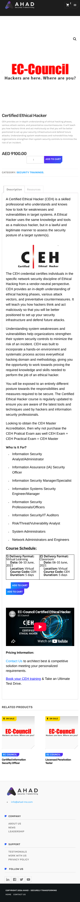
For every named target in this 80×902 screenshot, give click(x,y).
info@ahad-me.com (22, 802)
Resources (34, 189)
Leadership (16, 831)
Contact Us (14, 661)
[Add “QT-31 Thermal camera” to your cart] (18, 732)
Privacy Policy (18, 859)
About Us (14, 823)
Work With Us (17, 855)
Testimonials (17, 852)
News (11, 827)
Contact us (19, 894)
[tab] (14, 189)
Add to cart (53, 159)
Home (8, 894)
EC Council (10, 754)
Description (14, 189)
